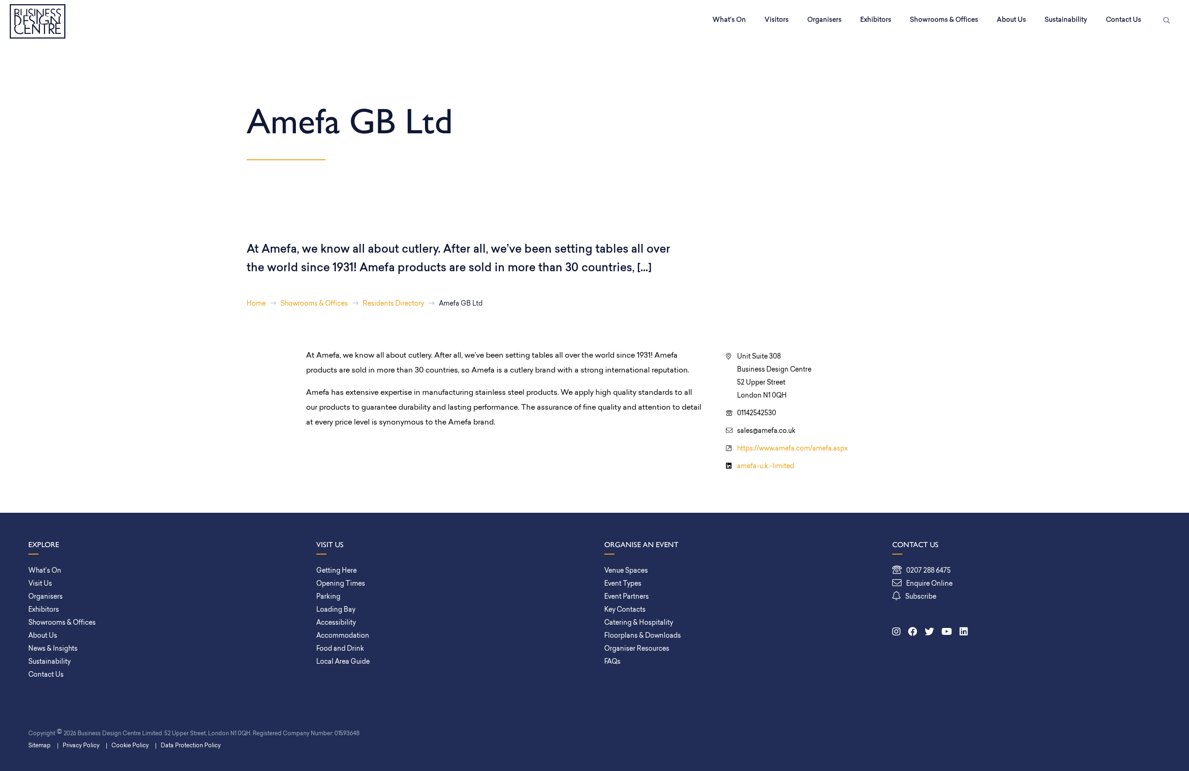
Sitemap (39, 746)
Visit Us (40, 584)
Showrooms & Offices (944, 20)
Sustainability (1066, 20)
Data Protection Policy (191, 746)
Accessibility (336, 623)
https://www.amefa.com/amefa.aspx (792, 448)
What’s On (729, 20)
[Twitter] (929, 632)
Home (256, 304)
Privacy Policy (81, 746)
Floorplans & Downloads (642, 636)
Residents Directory (393, 304)
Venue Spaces (626, 571)
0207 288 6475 (928, 571)
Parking (328, 597)
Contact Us (1123, 20)
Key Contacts (625, 610)
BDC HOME (37, 21)
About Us (1011, 20)
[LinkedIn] (964, 632)
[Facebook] (912, 632)
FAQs (612, 662)
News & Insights (53, 649)
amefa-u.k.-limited (765, 466)
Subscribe (920, 597)
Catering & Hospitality (638, 623)
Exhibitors (875, 20)
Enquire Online (929, 584)
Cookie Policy (130, 746)
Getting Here (336, 571)
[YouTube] (946, 632)
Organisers (824, 20)
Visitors (776, 20)
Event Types (622, 584)
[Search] (1164, 21)
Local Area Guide (343, 662)
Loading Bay (335, 610)
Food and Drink (340, 649)
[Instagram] (896, 632)
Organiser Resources (636, 649)
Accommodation (342, 636)
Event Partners (626, 597)
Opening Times (340, 584)
